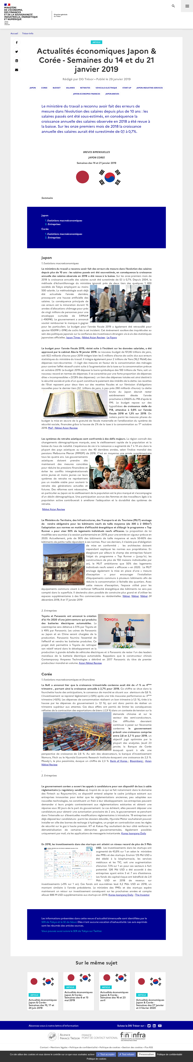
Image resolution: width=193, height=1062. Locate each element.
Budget (57, 87)
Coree (44, 87)
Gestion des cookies (132, 1047)
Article (96, 42)
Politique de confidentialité (84, 1047)
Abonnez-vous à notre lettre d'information (54, 1025)
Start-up (126, 87)
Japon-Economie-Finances (86, 93)
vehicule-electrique (106, 87)
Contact (44, 1047)
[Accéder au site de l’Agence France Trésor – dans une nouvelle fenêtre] (64, 1036)
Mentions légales (59, 1047)
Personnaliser (146, 1054)
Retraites (85, 87)
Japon (33, 87)
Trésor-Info (27, 33)
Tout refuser (127, 1054)
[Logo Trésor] (59, 15)
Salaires (70, 87)
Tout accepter (107, 1054)
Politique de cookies (110, 1047)
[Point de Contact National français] (100, 1036)
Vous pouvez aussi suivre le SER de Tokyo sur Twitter (71, 931)
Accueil (14, 33)
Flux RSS (149, 1047)
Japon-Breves (112, 93)
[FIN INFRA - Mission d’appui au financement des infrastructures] (132, 1036)
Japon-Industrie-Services (150, 87)
